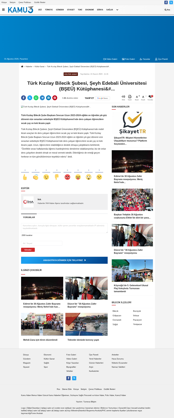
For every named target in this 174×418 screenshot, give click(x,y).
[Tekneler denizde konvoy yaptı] (86, 324)
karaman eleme (92, 408)
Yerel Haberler (95, 359)
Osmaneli (117, 320)
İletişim (12, 2)
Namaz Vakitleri (118, 367)
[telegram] (42, 97)
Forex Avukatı (37, 413)
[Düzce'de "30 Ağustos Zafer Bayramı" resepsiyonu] (86, 288)
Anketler (115, 355)
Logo (23, 408)
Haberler (29, 67)
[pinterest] (54, 97)
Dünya (100, 10)
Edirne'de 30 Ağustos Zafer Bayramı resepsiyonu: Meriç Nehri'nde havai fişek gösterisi (41, 305)
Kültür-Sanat (39, 67)
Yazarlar (146, 59)
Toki (80, 10)
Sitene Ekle (67, 389)
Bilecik (115, 311)
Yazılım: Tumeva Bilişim (86, 402)
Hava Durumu (118, 359)
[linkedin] (48, 97)
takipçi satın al (47, 408)
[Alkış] (36, 172)
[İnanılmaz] (89, 172)
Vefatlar (69, 371)
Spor (46, 367)
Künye (4, 2)
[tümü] (117, 9)
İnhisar (136, 315)
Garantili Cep (124, 408)
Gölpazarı (117, 315)
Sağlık (109, 10)
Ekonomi (89, 10)
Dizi (40, 10)
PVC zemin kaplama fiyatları (114, 411)
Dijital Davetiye (33, 408)
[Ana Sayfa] (22, 67)
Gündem (60, 10)
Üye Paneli (162, 59)
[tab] (29, 217)
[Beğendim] (25, 172)
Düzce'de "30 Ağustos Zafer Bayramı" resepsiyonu (82, 305)
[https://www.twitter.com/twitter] (171, 2)
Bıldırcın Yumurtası (109, 408)
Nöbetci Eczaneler (119, 363)
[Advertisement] (87, 35)
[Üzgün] (99, 172)
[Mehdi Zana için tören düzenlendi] (42, 324)
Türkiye (49, 10)
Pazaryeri (137, 320)
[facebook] (23, 97)
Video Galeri (111, 59)
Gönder (27, 250)
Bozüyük (137, 311)
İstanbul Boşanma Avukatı (90, 411)
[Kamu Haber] (21, 9)
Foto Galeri (130, 59)
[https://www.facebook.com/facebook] (166, 2)
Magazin (26, 363)
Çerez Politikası (25, 2)
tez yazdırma (78, 408)
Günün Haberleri (96, 363)
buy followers (73, 411)
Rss (58, 389)
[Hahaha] (78, 172)
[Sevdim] (46, 172)
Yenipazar (137, 324)
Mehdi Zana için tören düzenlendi (40, 340)
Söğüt (115, 324)
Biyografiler (71, 367)
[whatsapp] (36, 97)
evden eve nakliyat (63, 408)
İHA (39, 199)
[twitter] (29, 97)
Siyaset (71, 10)
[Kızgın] (67, 172)
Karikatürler (94, 371)
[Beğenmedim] (57, 172)
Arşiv (91, 367)
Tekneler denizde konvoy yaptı (83, 340)
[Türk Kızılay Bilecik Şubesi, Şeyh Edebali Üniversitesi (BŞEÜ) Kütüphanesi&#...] (56, 107)
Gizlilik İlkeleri (39, 2)
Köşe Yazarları (72, 363)
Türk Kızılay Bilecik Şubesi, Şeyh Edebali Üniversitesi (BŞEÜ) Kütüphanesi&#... (78, 67)
